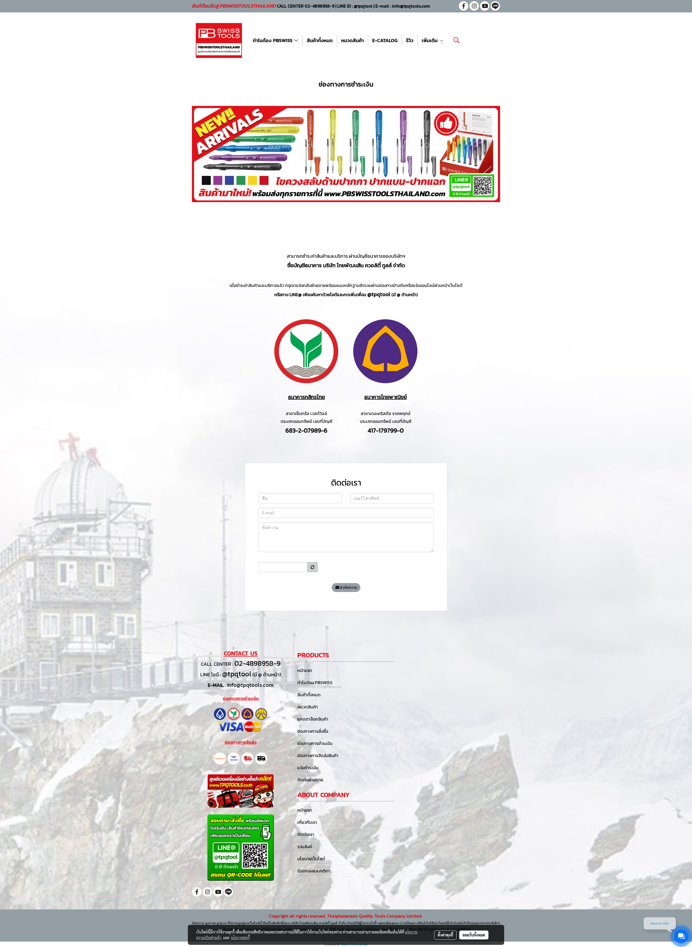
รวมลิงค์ (304, 846)
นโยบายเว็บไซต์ (311, 858)
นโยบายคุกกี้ (240, 937)
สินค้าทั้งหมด (320, 40)
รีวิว (409, 40)
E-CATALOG (385, 40)
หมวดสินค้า (352, 40)
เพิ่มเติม (430, 40)
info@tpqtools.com (250, 685)
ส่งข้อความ (348, 587)
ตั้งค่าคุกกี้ (445, 934)
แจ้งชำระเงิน (308, 767)
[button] (457, 40)
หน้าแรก (304, 670)
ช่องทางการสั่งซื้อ (312, 731)
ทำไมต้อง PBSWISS (273, 40)
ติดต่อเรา (305, 834)
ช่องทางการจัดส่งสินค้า (317, 755)
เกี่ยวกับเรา (307, 822)
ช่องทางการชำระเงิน (314, 743)
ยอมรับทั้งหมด (474, 934)
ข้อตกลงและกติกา (313, 871)
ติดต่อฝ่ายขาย (310, 780)
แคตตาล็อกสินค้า (312, 719)
